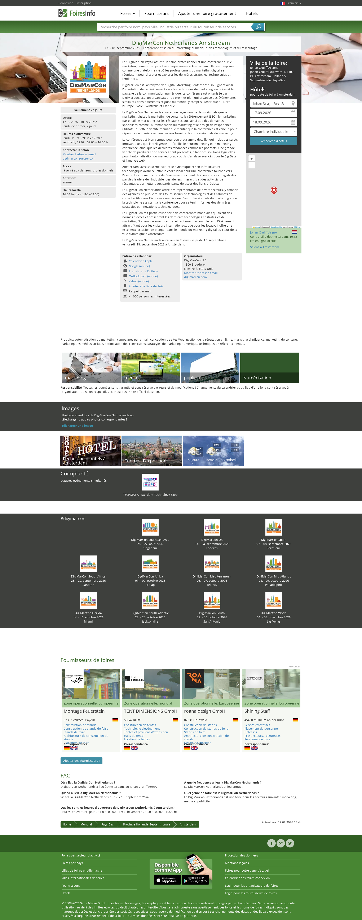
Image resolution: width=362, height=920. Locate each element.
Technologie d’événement (142, 729)
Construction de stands (80, 725)
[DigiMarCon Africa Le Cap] (150, 564)
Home (67, 824)
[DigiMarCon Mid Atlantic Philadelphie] (273, 564)
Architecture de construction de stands (86, 737)
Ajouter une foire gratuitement (207, 13)
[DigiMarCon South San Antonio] (212, 600)
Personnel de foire (257, 739)
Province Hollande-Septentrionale (146, 824)
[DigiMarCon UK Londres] (212, 527)
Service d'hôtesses (257, 725)
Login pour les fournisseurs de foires (251, 893)
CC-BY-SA (297, 227)
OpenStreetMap (277, 227)
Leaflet (257, 227)
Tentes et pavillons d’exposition (146, 732)
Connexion (65, 3)
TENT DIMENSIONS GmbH (150, 711)
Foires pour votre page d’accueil (247, 870)
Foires (126, 13)
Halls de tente (134, 736)
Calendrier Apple (141, 261)
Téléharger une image (77, 426)
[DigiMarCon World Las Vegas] (273, 600)
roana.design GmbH (204, 711)
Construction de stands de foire (86, 729)
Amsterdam (188, 824)
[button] (274, 190)
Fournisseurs (156, 13)
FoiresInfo (79, 13)
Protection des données (241, 855)
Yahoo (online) (139, 281)
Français (293, 3)
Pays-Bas (107, 824)
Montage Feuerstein (84, 711)
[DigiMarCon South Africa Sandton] (88, 564)
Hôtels (252, 13)
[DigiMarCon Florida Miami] (88, 600)
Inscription (84, 3)
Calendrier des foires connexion (247, 878)
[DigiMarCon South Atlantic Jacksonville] (150, 600)
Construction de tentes (140, 725)
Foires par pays (72, 863)
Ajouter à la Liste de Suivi (146, 286)
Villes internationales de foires (83, 878)
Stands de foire (74, 732)
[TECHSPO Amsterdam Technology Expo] (150, 482)
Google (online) (139, 266)
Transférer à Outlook (143, 271)
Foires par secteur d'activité (81, 855)
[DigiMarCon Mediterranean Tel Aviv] (212, 564)
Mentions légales (237, 863)
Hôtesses (250, 732)
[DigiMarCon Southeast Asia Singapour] (150, 527)
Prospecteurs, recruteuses (262, 736)
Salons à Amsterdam (264, 247)
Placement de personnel (261, 729)
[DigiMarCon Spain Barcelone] (273, 527)
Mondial (86, 824)
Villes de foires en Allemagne (82, 870)
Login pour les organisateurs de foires (251, 886)
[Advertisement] (181, 323)
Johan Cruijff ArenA (263, 232)
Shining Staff (257, 711)
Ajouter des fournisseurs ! (81, 761)
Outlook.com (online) (143, 276)
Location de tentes (137, 739)
